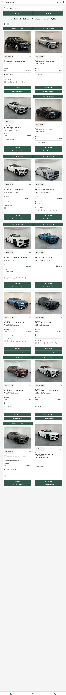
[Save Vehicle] (30, 57)
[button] (17, 87)
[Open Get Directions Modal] (64, 2)
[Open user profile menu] (57, 2)
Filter (49, 13)
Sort (18, 13)
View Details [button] (17, 87)
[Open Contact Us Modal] (61, 2)
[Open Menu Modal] (2, 2)
